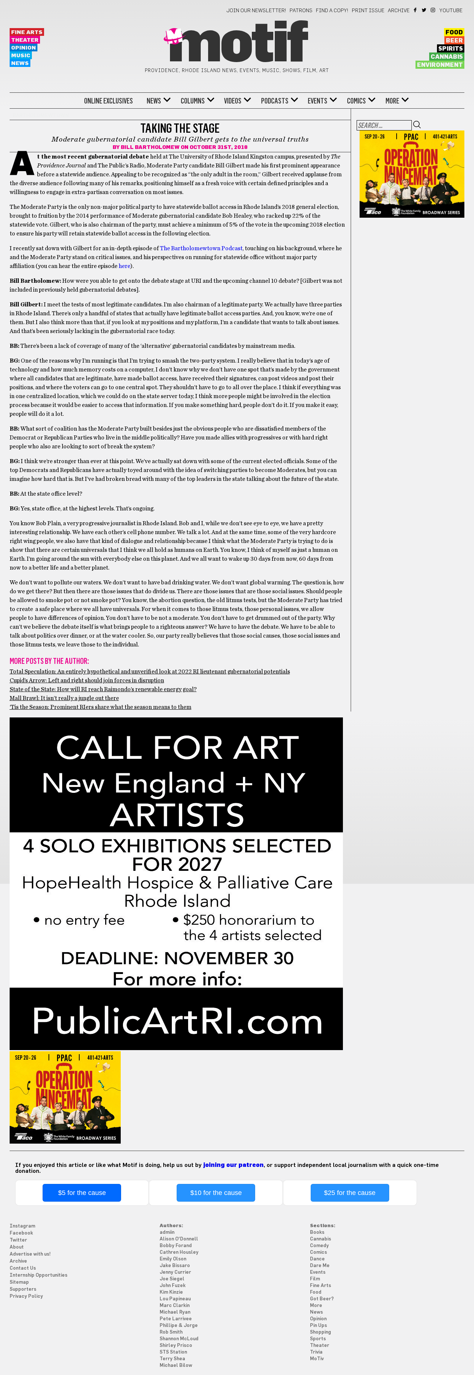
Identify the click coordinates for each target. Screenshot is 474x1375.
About (17, 1247)
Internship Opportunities (38, 1275)
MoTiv (317, 1359)
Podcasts (274, 100)
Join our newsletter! (256, 10)
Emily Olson (173, 1259)
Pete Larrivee (176, 1319)
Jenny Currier (175, 1272)
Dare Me (320, 1265)
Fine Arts (27, 32)
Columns (193, 100)
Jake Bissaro (175, 1265)
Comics (356, 100)
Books (317, 1232)
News (20, 63)
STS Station (173, 1352)
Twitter (424, 10)
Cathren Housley (179, 1252)
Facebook (415, 10)
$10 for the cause (216, 1192)
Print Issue (368, 10)
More (392, 100)
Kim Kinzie (171, 1292)
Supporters (23, 1289)
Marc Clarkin (175, 1305)
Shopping (320, 1332)
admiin (167, 1232)
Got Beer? (322, 1299)
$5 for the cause (82, 1192)
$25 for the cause (349, 1192)
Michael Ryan (175, 1312)
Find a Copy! (332, 10)
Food (454, 32)
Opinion (23, 48)
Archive (399, 10)
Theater (25, 40)
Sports (318, 1339)
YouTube (451, 10)
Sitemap (19, 1282)
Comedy (319, 1245)
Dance (317, 1259)
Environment (440, 65)
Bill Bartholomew (150, 147)
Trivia (316, 1352)
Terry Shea (172, 1359)
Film (315, 1279)
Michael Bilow (176, 1365)
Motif (236, 44)
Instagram (433, 10)
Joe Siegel (172, 1279)
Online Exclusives (108, 100)
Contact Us (23, 1268)
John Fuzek (173, 1285)
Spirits (450, 49)
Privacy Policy (26, 1296)
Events (317, 100)
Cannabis (447, 57)
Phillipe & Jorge (179, 1325)
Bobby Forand (176, 1245)
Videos (232, 100)
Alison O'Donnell (179, 1239)
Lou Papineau (175, 1299)
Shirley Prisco (176, 1345)
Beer (454, 41)
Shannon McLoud (179, 1339)
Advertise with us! (30, 1254)
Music (20, 55)
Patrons (301, 10)
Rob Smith (171, 1332)
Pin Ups (318, 1325)
